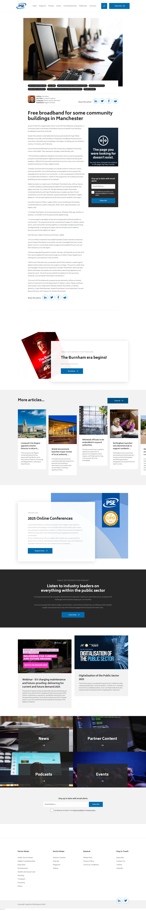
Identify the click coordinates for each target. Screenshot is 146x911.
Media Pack (83, 6)
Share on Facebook (109, 101)
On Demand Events (70, 6)
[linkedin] (119, 900)
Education (21, 864)
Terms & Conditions (91, 864)
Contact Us (120, 861)
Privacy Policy (88, 861)
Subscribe (118, 6)
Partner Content (59, 857)
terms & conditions (101, 193)
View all (117, 401)
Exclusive (93, 6)
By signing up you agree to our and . (104, 193)
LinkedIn (119, 868)
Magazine (42, 6)
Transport (21, 879)
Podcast (51, 6)
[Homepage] (21, 6)
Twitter (119, 864)
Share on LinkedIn (96, 101)
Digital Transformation (26, 861)
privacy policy (91, 810)
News (35, 6)
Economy (21, 882)
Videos (55, 868)
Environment (23, 868)
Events (58, 6)
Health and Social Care (26, 872)
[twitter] (125, 900)
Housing (21, 875)
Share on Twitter (102, 101)
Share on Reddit (115, 101)
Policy (20, 886)
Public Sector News (25, 857)
